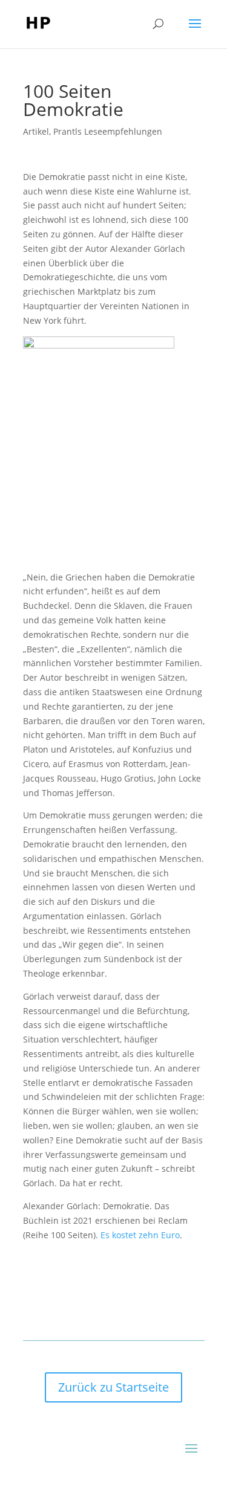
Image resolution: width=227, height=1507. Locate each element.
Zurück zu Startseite (113, 1387)
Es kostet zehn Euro (140, 1235)
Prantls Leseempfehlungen (107, 131)
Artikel (36, 131)
